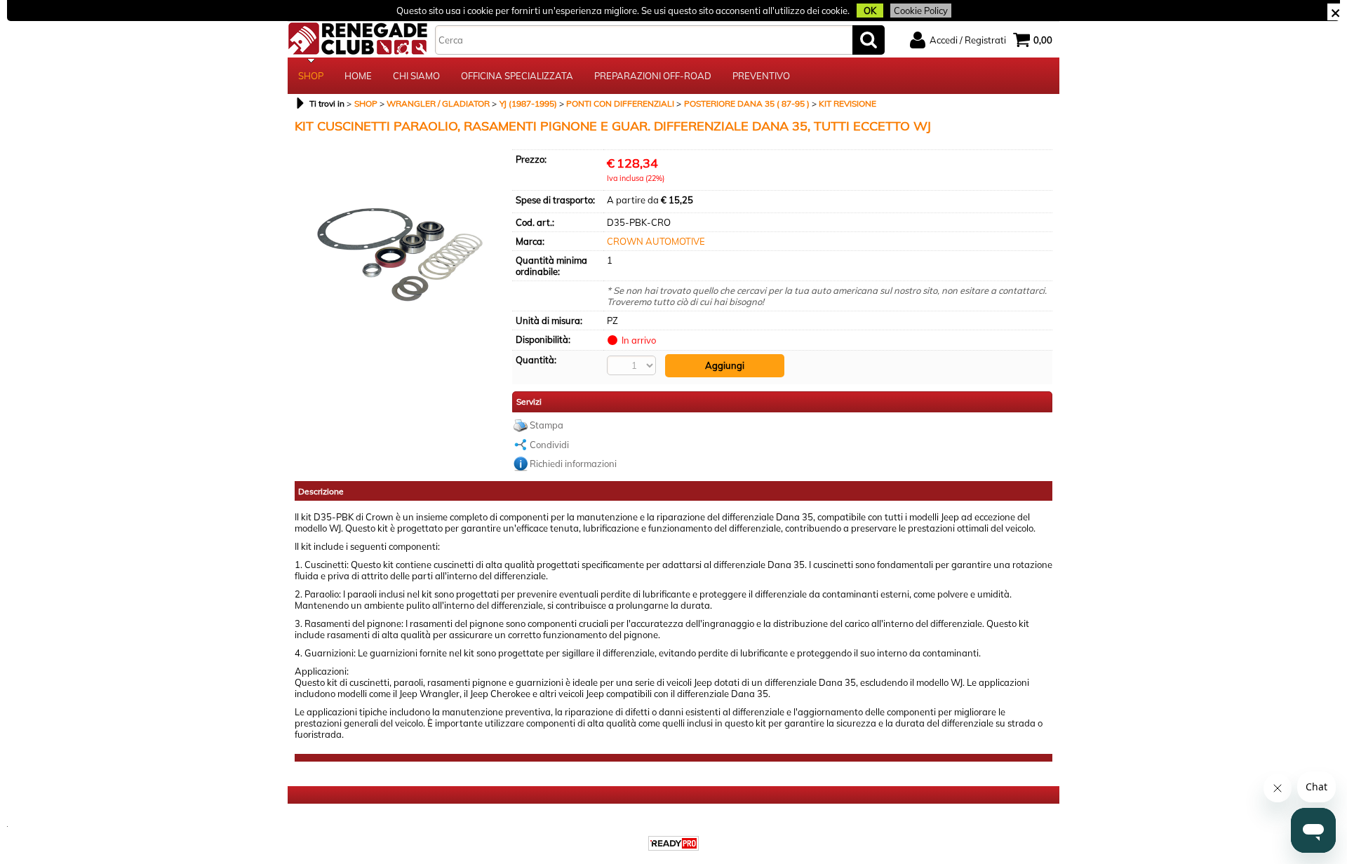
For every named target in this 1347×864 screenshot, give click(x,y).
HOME (358, 75)
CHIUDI (1335, 12)
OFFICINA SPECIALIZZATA (517, 75)
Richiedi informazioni (573, 463)
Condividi (549, 444)
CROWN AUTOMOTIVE (656, 241)
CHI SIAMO (416, 75)
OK (870, 10)
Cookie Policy (921, 10)
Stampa (546, 425)
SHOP (310, 75)
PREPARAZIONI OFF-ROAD (652, 75)
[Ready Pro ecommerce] (673, 843)
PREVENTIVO (761, 75)
